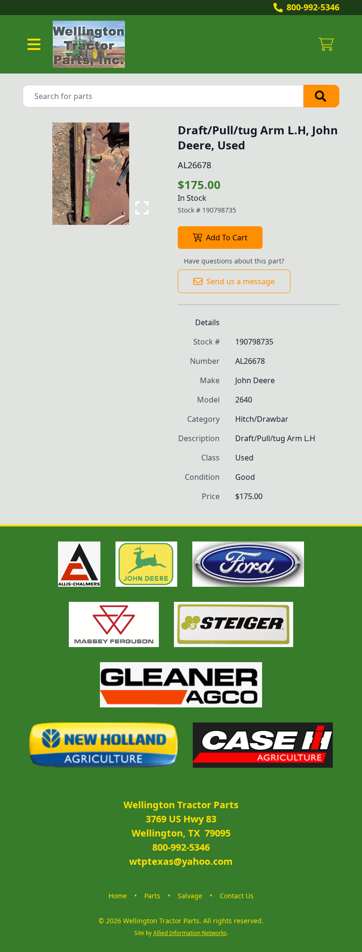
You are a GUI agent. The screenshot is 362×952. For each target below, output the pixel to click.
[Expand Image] (141, 207)
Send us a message (240, 281)
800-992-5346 (313, 7)
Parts (152, 895)
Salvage (190, 895)
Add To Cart (226, 237)
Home (117, 895)
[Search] (321, 96)
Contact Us (237, 895)
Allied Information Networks (190, 933)
